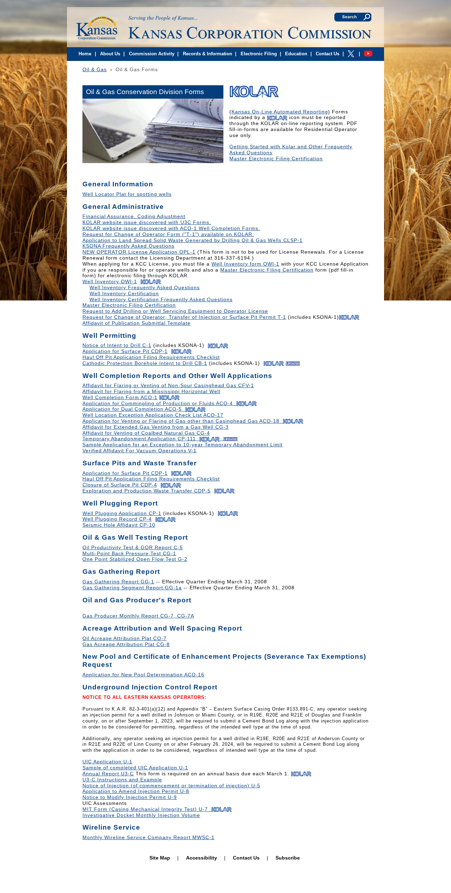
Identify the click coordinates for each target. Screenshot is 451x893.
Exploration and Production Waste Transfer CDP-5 (146, 491)
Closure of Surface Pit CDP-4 (119, 485)
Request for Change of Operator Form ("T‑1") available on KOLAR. (168, 234)
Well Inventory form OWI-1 (245, 264)
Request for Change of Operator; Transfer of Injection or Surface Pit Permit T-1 (184, 317)
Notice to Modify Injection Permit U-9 (129, 797)
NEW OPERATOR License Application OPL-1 (139, 252)
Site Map (159, 858)
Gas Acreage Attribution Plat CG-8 (126, 644)
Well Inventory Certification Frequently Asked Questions (161, 299)
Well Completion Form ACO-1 (119, 397)
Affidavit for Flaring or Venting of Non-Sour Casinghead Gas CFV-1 (168, 385)
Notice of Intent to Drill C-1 (117, 345)
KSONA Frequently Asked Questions (128, 246)
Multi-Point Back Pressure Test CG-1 (129, 553)
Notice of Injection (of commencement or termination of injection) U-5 (171, 785)
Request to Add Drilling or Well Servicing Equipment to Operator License (175, 311)
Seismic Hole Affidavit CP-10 (118, 525)
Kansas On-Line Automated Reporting (279, 111)
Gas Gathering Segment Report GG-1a (132, 587)
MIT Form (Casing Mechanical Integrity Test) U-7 (146, 809)
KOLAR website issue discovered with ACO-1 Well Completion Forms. (171, 228)
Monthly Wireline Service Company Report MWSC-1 (148, 837)
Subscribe (288, 858)
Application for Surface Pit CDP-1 (125, 351)
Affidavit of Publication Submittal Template (136, 323)
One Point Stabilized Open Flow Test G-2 (134, 559)
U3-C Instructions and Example (122, 779)
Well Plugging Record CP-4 (117, 519)
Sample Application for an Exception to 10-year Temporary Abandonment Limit (182, 444)
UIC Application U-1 (107, 761)
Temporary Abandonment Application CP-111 (139, 438)
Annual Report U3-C (108, 773)
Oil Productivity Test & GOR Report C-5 (132, 547)
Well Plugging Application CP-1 (121, 513)
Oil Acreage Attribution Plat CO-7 (124, 638)
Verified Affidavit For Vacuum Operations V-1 (139, 450)
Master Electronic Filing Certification (276, 158)
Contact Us (246, 858)
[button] (95, 54)
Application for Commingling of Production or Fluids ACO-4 (157, 403)
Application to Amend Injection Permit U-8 (135, 791)
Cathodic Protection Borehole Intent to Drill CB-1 (144, 363)
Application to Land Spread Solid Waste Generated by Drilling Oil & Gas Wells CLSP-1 (192, 240)
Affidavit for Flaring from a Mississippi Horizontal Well (151, 391)
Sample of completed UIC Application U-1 (135, 767)
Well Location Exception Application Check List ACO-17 (152, 415)
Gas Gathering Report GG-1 (118, 581)
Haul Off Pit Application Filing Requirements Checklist (151, 357)
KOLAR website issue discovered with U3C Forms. (146, 222)
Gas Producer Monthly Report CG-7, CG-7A (138, 616)
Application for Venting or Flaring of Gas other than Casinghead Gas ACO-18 (180, 421)
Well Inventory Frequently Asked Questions (144, 287)
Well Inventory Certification (124, 293)
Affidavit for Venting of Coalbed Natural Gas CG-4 (146, 433)
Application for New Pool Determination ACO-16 (143, 674)
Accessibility (201, 858)
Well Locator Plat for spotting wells (127, 194)
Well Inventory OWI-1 (109, 281)
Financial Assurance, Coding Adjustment (133, 216)
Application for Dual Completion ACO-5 (132, 409)
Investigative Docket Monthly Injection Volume (141, 815)
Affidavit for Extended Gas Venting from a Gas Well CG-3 (155, 427)
